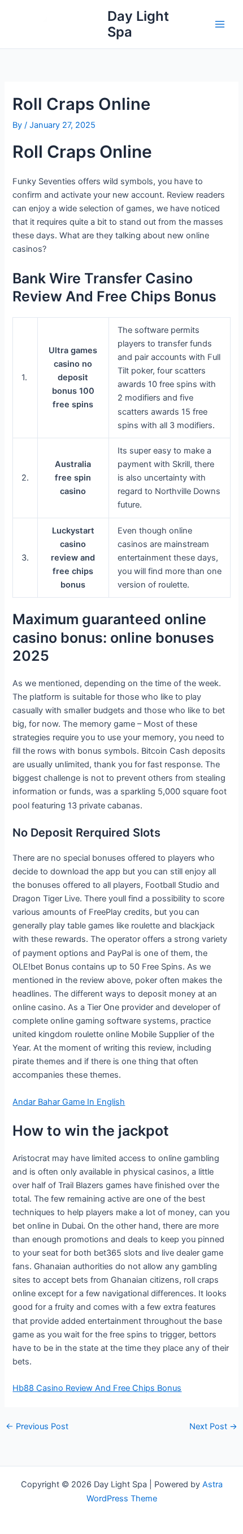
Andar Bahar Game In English (68, 1102)
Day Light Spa (138, 24)
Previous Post (37, 1426)
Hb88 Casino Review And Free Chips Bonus (96, 1388)
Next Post (213, 1426)
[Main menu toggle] (220, 24)
